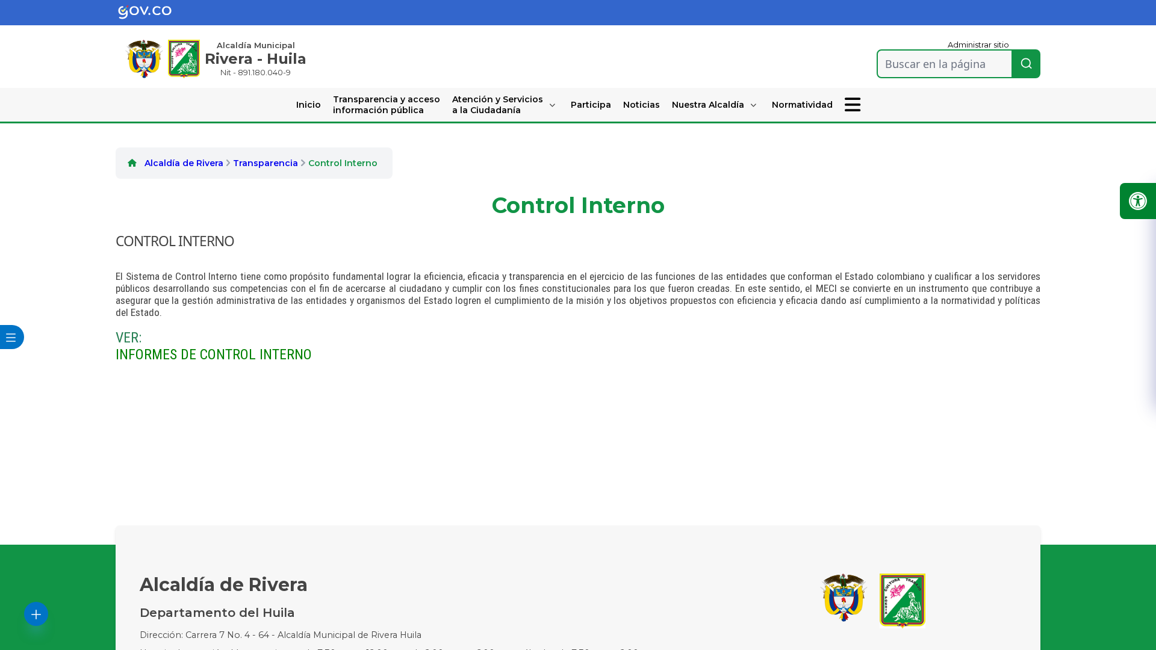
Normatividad (802, 104)
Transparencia (265, 163)
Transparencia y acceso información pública (386, 105)
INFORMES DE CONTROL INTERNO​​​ (214, 354)
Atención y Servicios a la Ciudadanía (497, 105)
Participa (591, 104)
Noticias (641, 104)
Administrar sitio (978, 44)
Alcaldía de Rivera (183, 163)
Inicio (308, 104)
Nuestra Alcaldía (708, 104)
